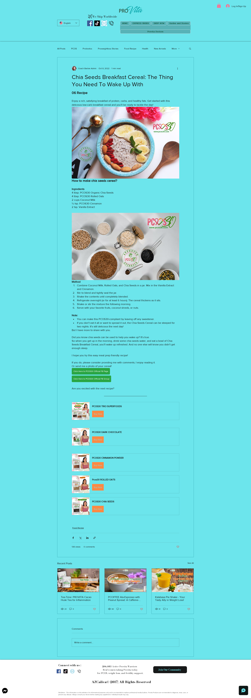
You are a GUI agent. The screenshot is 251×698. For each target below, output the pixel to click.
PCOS (74, 48)
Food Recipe (130, 48)
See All (191, 563)
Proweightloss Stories (108, 48)
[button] (219, 5)
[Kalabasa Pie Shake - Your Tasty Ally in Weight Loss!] (173, 580)
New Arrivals (160, 48)
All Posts (61, 48)
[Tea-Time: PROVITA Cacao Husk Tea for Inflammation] (78, 580)
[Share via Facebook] (73, 537)
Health (145, 48)
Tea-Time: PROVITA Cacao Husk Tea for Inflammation (76, 598)
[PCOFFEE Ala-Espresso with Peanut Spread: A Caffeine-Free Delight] (126, 580)
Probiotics (87, 48)
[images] (104, 23)
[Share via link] (94, 537)
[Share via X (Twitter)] (80, 537)
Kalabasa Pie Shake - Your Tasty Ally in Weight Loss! (170, 598)
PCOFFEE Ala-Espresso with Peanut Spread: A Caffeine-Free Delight (124, 598)
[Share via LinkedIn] (87, 537)
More (174, 48)
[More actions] (177, 68)
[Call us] (111, 23)
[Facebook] (90, 23)
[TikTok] (97, 23)
